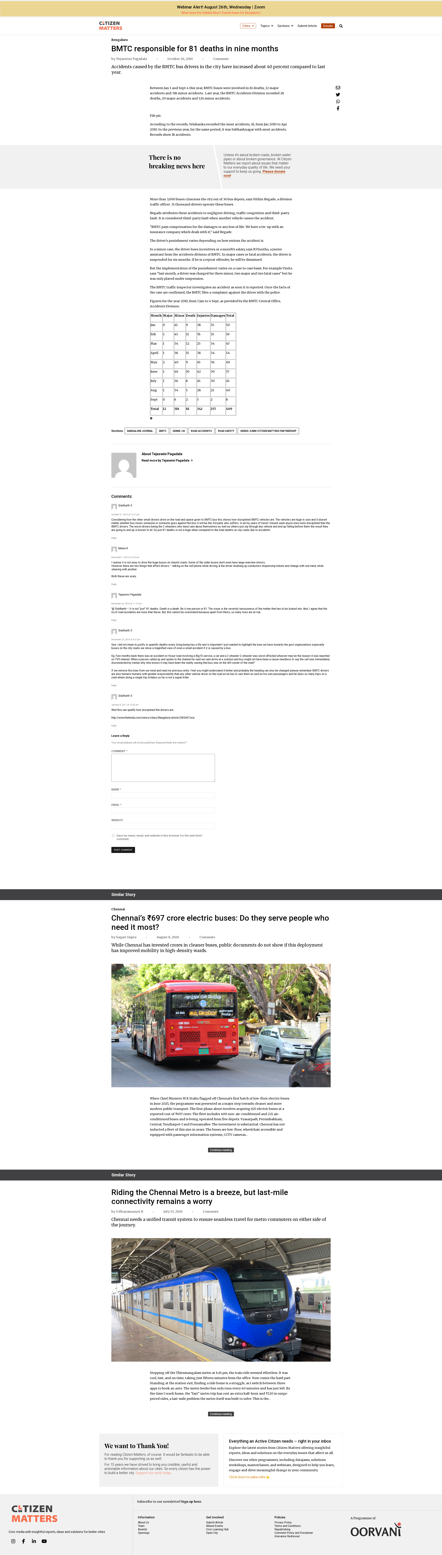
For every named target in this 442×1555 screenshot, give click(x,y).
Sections (283, 26)
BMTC (162, 431)
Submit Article (307, 26)
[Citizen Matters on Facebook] (23, 1541)
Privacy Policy (283, 1522)
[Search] (341, 26)
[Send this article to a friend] (338, 87)
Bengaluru (119, 40)
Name (116, 789)
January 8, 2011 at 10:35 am (125, 705)
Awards (142, 1529)
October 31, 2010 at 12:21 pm (125, 514)
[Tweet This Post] (338, 94)
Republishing (282, 1529)
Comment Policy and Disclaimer (294, 1532)
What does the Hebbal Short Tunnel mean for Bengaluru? (221, 13)
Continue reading (221, 1150)
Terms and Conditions (288, 1526)
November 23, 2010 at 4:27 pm (125, 639)
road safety (226, 431)
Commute (221, 59)
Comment (119, 751)
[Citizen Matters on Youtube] (44, 1541)
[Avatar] (123, 465)
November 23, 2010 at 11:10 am (126, 603)
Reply (114, 538)
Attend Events (214, 1526)
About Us (143, 1522)
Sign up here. (191, 1502)
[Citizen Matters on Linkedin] (34, 1541)
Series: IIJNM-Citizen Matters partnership (268, 431)
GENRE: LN (179, 431)
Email (116, 805)
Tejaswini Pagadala (131, 59)
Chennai (118, 909)
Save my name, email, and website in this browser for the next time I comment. (159, 837)
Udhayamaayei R (129, 1211)
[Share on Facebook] (338, 108)
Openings (144, 1532)
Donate (328, 26)
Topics (265, 26)
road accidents (201, 431)
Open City (212, 1532)
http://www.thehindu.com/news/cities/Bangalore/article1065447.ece (153, 717)
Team (141, 1526)
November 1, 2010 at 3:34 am (125, 557)
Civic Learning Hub (217, 1529)
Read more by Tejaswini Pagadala (165, 460)
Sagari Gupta (126, 937)
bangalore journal (140, 431)
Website (117, 820)
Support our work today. (154, 1473)
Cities (246, 26)
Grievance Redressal (287, 1536)
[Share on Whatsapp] (338, 101)
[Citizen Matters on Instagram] (13, 1541)
